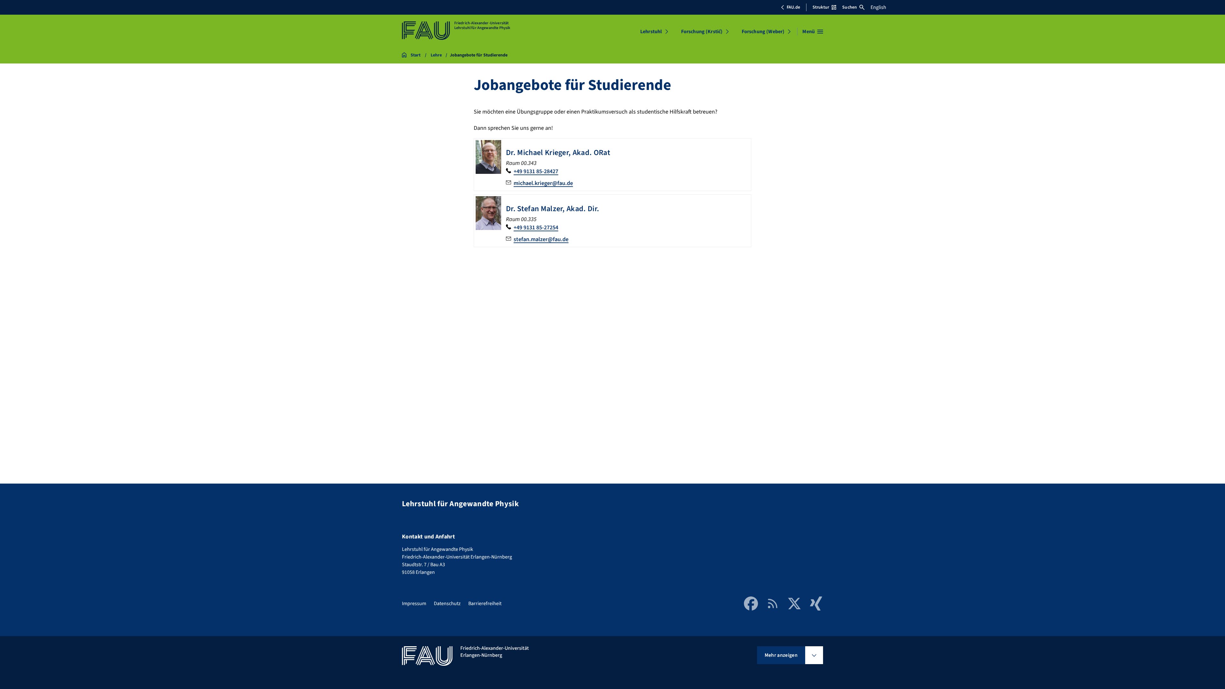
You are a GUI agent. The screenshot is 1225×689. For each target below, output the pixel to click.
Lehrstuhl (651, 31)
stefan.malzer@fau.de (541, 239)
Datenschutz (447, 603)
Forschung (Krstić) (702, 31)
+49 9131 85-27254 (536, 228)
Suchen (849, 7)
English (878, 7)
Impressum (414, 603)
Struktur (821, 7)
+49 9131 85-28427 (536, 171)
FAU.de (793, 7)
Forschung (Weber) (763, 31)
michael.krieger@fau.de (543, 183)
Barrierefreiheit (484, 603)
